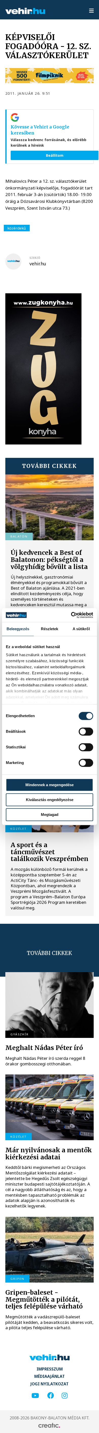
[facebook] (50, 1395)
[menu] (91, 11)
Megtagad (49, 814)
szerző (34, 258)
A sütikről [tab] (81, 629)
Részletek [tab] (49, 629)
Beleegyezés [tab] (18, 629)
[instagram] (65, 1395)
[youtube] (35, 1395)
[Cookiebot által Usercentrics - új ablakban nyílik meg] (71, 615)
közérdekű (16, 228)
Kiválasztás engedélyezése (49, 800)
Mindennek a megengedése (49, 785)
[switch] (86, 731)
